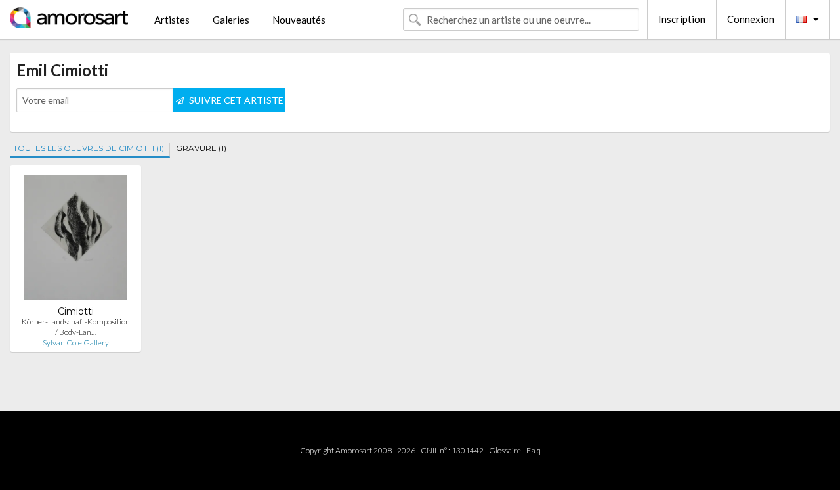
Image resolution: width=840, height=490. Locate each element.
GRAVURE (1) (201, 148)
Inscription (681, 19)
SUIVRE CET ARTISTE (235, 100)
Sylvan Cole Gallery (76, 342)
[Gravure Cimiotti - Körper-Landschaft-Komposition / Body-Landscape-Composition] (75, 240)
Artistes (172, 20)
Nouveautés (299, 20)
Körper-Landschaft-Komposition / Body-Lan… (76, 327)
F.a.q (533, 450)
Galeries (231, 20)
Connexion (750, 19)
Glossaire (505, 450)
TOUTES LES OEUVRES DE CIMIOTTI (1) (88, 148)
